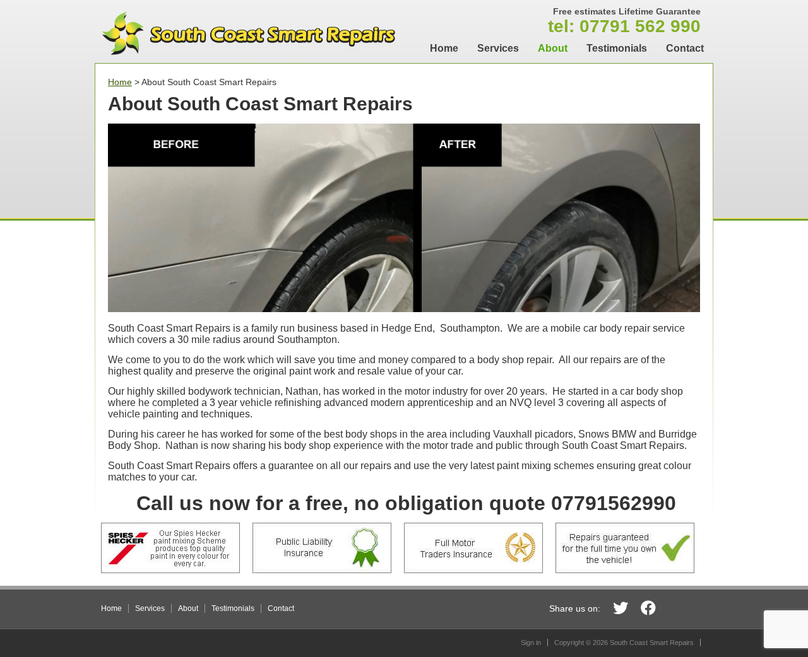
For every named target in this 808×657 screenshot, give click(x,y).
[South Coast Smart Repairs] (249, 60)
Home (444, 48)
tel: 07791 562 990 (624, 21)
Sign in (531, 642)
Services (498, 48)
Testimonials (616, 48)
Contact (685, 48)
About (552, 48)
